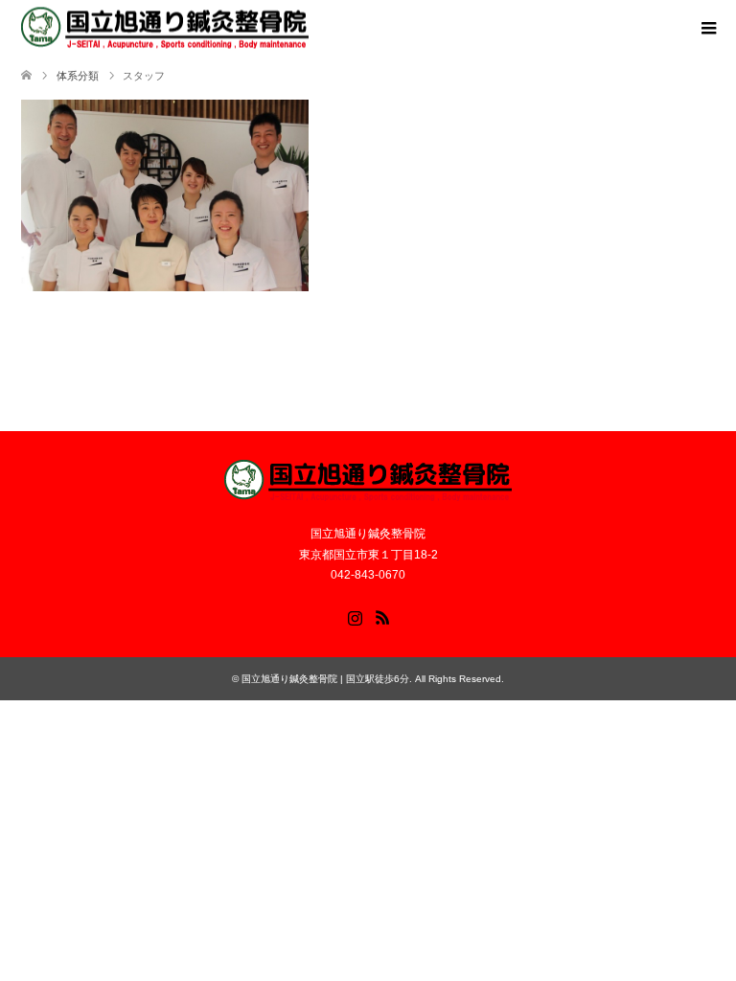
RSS (382, 616)
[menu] (707, 28)
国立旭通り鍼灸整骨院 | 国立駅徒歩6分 (325, 678)
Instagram (354, 616)
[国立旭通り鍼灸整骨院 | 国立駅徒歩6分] (165, 28)
